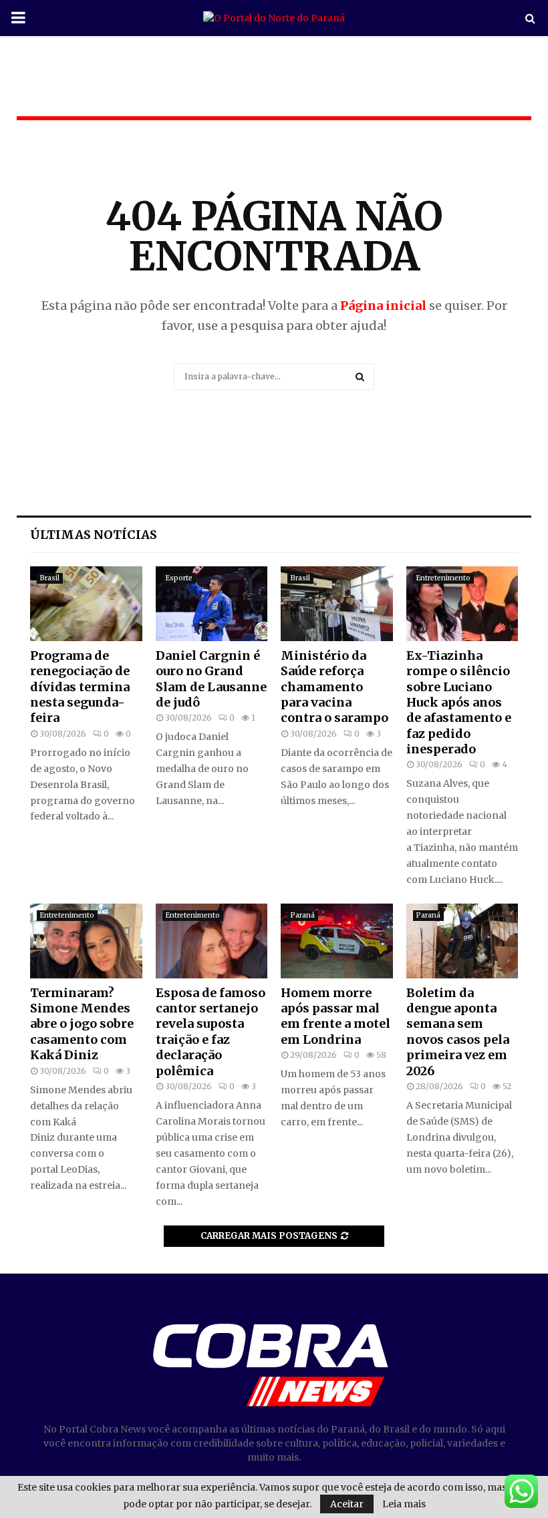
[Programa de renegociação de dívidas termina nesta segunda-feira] (86, 603)
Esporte (179, 578)
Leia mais (404, 1504)
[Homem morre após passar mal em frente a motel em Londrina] (337, 941)
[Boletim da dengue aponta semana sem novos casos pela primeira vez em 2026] (462, 941)
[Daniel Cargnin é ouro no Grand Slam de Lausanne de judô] (212, 603)
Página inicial (383, 305)
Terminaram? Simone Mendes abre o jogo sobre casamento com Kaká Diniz (82, 1024)
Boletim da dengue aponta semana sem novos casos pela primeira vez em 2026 (457, 1032)
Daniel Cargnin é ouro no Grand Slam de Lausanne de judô (211, 679)
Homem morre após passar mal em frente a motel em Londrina (335, 1016)
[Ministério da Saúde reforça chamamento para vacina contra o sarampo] (337, 603)
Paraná (303, 915)
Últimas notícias (93, 534)
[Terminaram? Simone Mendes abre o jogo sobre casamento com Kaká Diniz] (86, 941)
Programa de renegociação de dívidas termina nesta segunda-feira (80, 687)
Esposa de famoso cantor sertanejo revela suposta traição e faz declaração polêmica (210, 1032)
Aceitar (347, 1504)
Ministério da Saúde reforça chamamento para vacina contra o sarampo (334, 687)
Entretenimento (443, 578)
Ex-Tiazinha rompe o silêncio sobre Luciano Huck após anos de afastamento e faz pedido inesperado (458, 702)
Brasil (49, 578)
